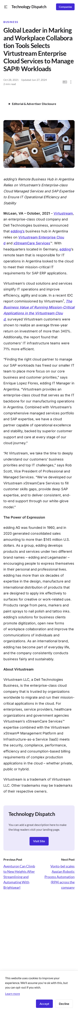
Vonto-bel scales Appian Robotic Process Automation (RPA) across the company (59, 876)
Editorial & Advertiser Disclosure (34, 103)
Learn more (12, 993)
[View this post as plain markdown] (65, 82)
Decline (64, 1003)
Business (10, 22)
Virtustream (63, 213)
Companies (65, 6)
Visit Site (39, 841)
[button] (6, 7)
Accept (44, 1003)
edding (65, 249)
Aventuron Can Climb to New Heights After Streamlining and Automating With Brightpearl (19, 876)
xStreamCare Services (31, 243)
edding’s (18, 231)
